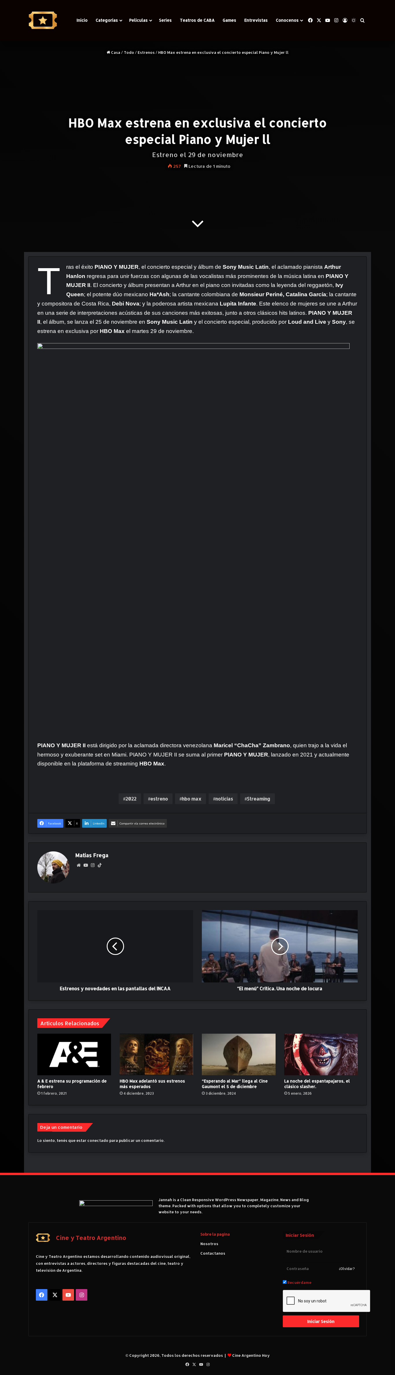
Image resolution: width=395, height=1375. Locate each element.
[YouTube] (85, 865)
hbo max (192, 799)
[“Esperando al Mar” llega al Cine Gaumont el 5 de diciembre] (239, 1054)
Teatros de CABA (197, 20)
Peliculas (138, 20)
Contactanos (212, 1253)
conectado (97, 1140)
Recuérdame (299, 1282)
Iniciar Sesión (321, 1321)
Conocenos (287, 20)
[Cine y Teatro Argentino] (42, 20)
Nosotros (209, 1243)
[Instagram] (92, 865)
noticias (224, 799)
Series (165, 20)
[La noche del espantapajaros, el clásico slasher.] (321, 1054)
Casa (115, 52)
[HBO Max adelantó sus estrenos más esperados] (156, 1054)
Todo (129, 52)
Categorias (107, 20)
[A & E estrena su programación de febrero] (74, 1054)
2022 (130, 799)
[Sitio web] (78, 865)
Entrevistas (256, 20)
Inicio (82, 20)
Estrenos (146, 52)
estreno (159, 799)
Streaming (258, 799)
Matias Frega (91, 855)
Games (229, 20)
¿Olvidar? (347, 1269)
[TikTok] (99, 865)
